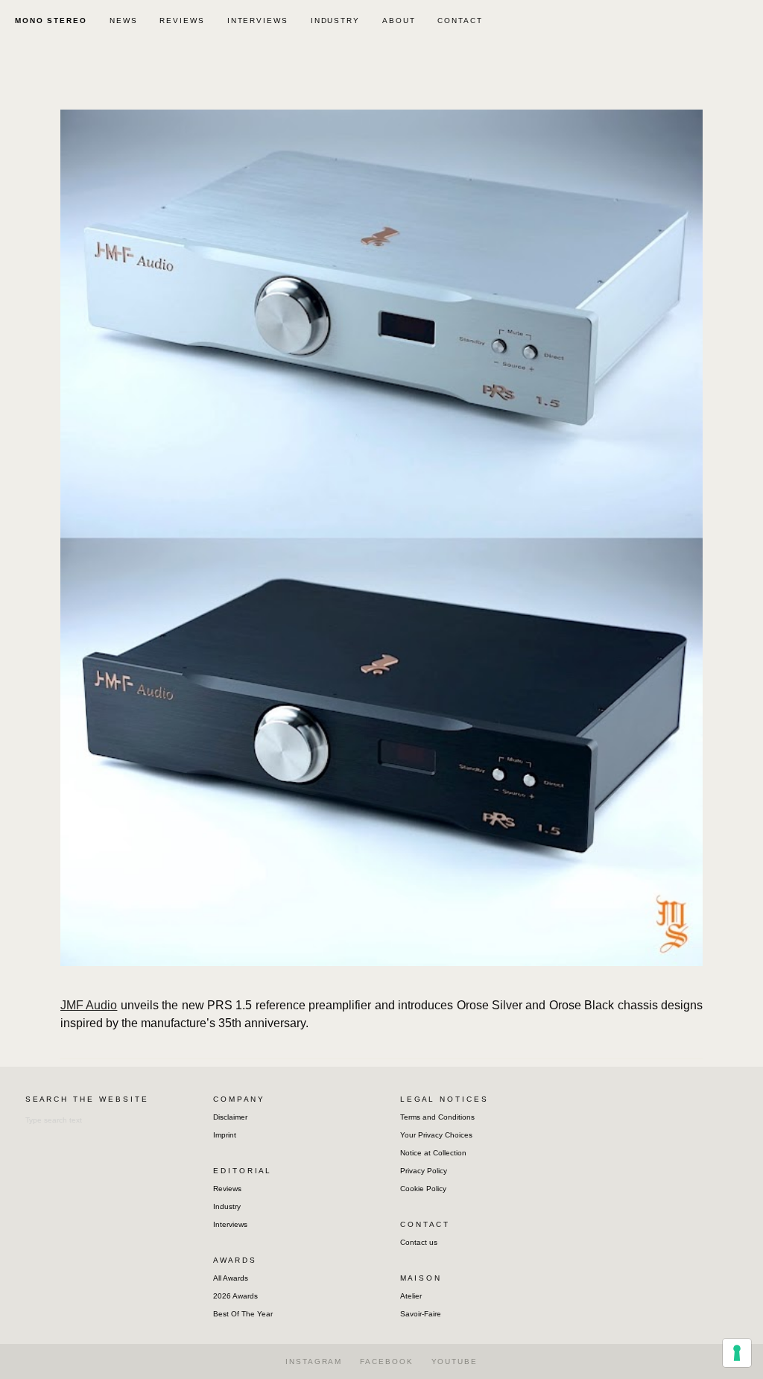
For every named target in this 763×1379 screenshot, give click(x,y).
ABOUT (399, 20)
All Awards (230, 1278)
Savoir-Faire (420, 1314)
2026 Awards (235, 1296)
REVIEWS (181, 20)
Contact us (418, 1242)
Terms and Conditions (437, 1117)
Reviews (227, 1188)
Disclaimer (230, 1117)
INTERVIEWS (257, 20)
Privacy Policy (423, 1171)
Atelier (411, 1296)
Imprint (224, 1135)
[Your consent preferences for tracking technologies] (737, 1353)
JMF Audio (88, 1005)
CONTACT (459, 20)
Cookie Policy (423, 1188)
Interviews (230, 1224)
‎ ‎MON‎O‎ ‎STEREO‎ (49, 20)
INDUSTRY (335, 20)
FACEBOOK (386, 1361)
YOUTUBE (454, 1361)
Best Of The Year (243, 1314)
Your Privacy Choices (436, 1135)
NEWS (124, 20)
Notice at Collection (433, 1153)
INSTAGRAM (313, 1361)
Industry (227, 1206)
